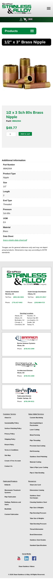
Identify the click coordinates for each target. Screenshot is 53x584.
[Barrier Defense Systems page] (26, 338)
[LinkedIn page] (26, 558)
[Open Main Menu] (48, 8)
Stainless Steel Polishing (38, 456)
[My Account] (21, 19)
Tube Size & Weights (37, 518)
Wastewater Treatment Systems (12, 491)
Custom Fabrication (11, 514)
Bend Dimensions (36, 534)
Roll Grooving (34, 451)
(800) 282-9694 (18, 297)
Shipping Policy (10, 439)
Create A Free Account (13, 461)
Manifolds (8, 509)
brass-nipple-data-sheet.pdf (15, 240)
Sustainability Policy (12, 423)
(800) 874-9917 (41, 297)
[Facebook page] (34, 558)
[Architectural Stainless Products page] (26, 364)
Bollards (7, 485)
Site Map (8, 455)
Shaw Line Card (35, 485)
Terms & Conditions (11, 450)
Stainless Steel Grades (38, 540)
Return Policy (9, 444)
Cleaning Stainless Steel (38, 502)
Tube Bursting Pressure (38, 524)
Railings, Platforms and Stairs (13, 503)
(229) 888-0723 (39, 302)
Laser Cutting (34, 430)
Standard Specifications (38, 545)
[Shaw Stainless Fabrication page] (26, 391)
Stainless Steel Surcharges (35, 497)
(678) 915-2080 (29, 349)
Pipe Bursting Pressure (38, 513)
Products (19, 31)
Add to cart (25, 134)
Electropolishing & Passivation (36, 424)
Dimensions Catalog (37, 490)
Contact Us (8, 466)
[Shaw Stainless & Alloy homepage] (26, 278)
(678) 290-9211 (29, 401)
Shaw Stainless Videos (27, 566)
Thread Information (36, 529)
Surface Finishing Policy (13, 428)
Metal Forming (35, 435)
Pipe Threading (35, 440)
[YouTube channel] (18, 558)
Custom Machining (36, 418)
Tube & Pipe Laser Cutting (39, 467)
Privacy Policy (10, 434)
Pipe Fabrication (10, 497)
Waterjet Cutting (35, 462)
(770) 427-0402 (17, 302)
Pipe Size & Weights (37, 507)
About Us (8, 418)
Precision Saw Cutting (37, 446)
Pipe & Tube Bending (37, 473)
